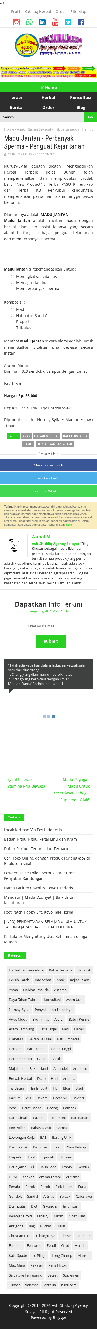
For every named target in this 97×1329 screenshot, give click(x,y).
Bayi (65, 1029)
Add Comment (44, 154)
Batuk (56, 1058)
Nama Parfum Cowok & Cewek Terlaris (38, 887)
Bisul (79, 1088)
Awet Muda (18, 1019)
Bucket (45, 1226)
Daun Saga (47, 1166)
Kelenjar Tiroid (20, 1216)
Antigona (16, 1226)
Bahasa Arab (41, 1127)
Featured (34, 1245)
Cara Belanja (76, 1147)
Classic (66, 1235)
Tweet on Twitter (48, 478)
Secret (53, 1275)
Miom (58, 1216)
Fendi (51, 1245)
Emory (67, 1166)
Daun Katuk (18, 1147)
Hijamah (47, 1157)
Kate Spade (18, 1255)
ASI (28, 1097)
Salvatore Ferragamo (25, 1275)
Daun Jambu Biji (21, 1166)
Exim (57, 1147)
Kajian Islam (79, 979)
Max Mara (17, 1265)
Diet (34, 1206)
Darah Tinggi (61, 1048)
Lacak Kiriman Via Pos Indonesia (33, 829)
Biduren (66, 1157)
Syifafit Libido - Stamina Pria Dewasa (26, 783)
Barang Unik (61, 1137)
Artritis (48, 1196)
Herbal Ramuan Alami (26, 970)
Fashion (15, 1245)
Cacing (52, 1107)
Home (50, 87)
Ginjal (41, 1058)
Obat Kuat (77, 1216)
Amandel (60, 1068)
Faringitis (84, 1235)
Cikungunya (45, 1235)
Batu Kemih (36, 1048)
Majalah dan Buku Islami (28, 1068)
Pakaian (36, 1265)
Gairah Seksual (39, 129)
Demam (15, 1048)
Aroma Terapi (50, 1176)
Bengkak (84, 970)
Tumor (14, 1285)
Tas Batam (17, 1088)
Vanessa (31, 1285)
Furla (82, 1186)
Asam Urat (74, 999)
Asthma (60, 989)
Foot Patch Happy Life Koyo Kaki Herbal (39, 912)
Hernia (80, 1245)
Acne (13, 1107)
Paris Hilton (57, 1265)
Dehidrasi (40, 1147)
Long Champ (62, 1255)
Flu (55, 1088)
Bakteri (78, 1097)
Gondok (15, 1196)
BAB (43, 1137)
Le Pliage (39, 1255)
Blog (66, 1088)
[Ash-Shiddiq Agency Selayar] (48, 55)
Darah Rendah (20, 1058)
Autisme (72, 1176)
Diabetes (16, 1039)
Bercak (65, 1196)
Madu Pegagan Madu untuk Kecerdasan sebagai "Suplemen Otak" (71, 789)
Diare (41, 1078)
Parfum (15, 1097)
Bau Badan (79, 1117)
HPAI (13, 1176)
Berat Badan (32, 1107)
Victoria (50, 1285)
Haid (31, 1157)
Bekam (42, 1097)
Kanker (28, 1176)
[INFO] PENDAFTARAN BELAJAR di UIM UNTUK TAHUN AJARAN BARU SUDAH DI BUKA (45, 924)
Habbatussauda (66, 129)
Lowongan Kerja (22, 1137)
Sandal (32, 1196)
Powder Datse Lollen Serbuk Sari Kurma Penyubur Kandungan (40, 875)
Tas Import (38, 1088)
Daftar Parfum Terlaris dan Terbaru (36, 848)
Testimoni (58, 1117)
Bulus (61, 1226)
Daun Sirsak (18, 1117)
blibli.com (69, 1285)
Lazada (38, 1117)
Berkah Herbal (20, 1078)
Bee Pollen (17, 1127)
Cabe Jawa (84, 1196)
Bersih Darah (19, 979)
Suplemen (71, 1275)
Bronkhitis (41, 1019)
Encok (45, 1186)
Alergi (58, 1019)
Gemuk (83, 1166)
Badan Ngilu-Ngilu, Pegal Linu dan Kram (40, 839)
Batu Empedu (68, 1039)
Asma (13, 989)
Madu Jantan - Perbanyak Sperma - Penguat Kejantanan (44, 142)
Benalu (14, 1186)
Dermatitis (17, 1206)
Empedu (15, 1157)
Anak (21, 129)
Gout (65, 1245)
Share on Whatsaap (48, 491)
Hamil (86, 129)
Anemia (69, 1078)
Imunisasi (70, 1206)
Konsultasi (52, 999)
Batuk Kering (79, 1019)
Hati (54, 1078)
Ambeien (80, 1068)
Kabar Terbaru (60, 970)
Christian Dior (20, 1235)
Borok (30, 1186)
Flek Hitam (64, 1186)
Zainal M (41, 536)
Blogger (60, 1317)
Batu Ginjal (48, 1029)
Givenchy (50, 1206)
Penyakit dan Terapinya (53, 1009)
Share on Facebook (48, 465)
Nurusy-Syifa (19, 1009)
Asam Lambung (21, 1029)
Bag (32, 1226)
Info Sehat (43, 979)
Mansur (84, 1255)
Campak (69, 1107)
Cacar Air (60, 1097)
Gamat (61, 1127)
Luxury (42, 1216)
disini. (69, 524)
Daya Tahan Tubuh (24, 999)
